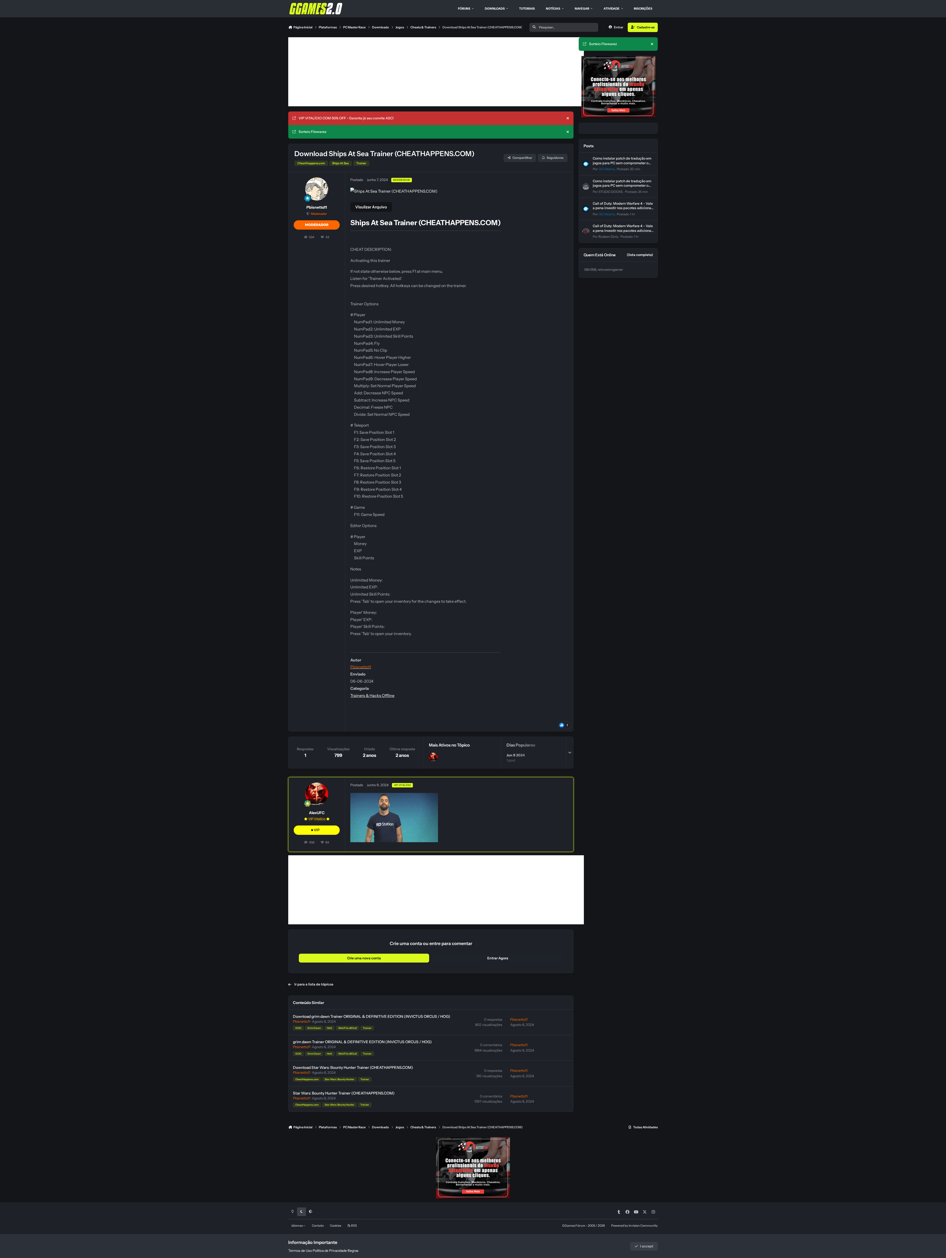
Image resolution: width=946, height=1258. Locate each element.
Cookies (335, 1225)
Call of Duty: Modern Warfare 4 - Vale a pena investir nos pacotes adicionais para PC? (623, 208)
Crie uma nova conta (364, 958)
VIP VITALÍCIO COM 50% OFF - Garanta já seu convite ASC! (346, 118)
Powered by (634, 1225)
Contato (318, 1225)
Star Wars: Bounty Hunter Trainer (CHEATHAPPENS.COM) (344, 1093)
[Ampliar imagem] (394, 796)
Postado (628, 169)
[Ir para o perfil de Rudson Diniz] (585, 231)
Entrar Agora (497, 958)
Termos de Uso (300, 1250)
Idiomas (297, 1225)
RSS (354, 1225)
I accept (646, 1246)
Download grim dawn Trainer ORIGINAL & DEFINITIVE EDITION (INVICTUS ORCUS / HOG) (371, 1016)
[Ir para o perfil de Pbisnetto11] (316, 189)
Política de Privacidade (330, 1250)
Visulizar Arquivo (371, 206)
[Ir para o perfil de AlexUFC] (433, 757)
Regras (353, 1250)
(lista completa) (640, 255)
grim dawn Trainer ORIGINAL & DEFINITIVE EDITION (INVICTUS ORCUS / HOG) (362, 1041)
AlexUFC (317, 812)
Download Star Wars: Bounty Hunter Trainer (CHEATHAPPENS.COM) (353, 1067)
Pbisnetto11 (316, 207)
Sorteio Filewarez (312, 131)
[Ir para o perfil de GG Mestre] (585, 164)
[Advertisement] (436, 71)
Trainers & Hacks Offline (372, 695)
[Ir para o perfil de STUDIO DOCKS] (585, 186)
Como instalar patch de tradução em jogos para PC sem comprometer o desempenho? (622, 162)
